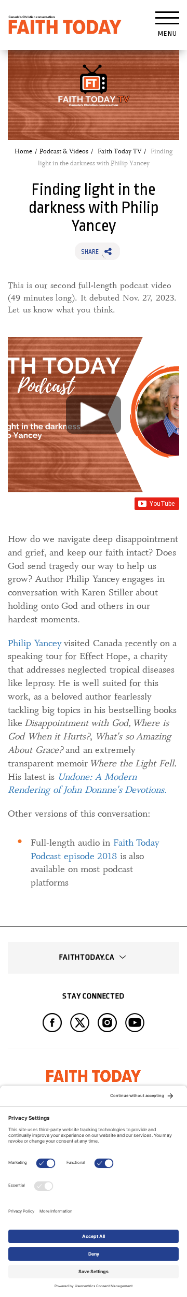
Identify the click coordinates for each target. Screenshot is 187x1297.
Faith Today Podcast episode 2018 (95, 849)
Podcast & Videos (63, 151)
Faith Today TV (119, 151)
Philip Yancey (34, 643)
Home (23, 151)
